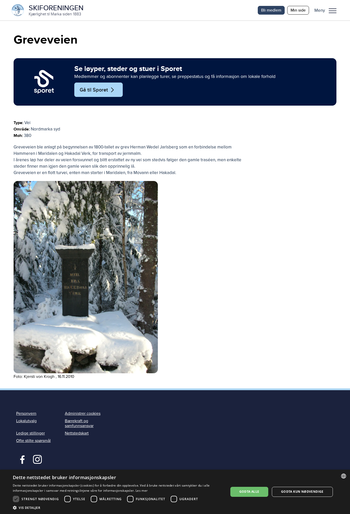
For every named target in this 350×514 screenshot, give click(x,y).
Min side (298, 10)
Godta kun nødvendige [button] (302, 491)
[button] (327, 10)
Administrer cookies (82, 413)
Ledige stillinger (30, 433)
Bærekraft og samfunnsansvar (79, 423)
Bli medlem (271, 10)
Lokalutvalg (26, 421)
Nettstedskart (77, 433)
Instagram (37, 459)
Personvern (26, 413)
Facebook (21, 459)
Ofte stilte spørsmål (33, 440)
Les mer (142, 490)
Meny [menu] (332, 10)
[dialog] (175, 492)
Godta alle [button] (249, 491)
